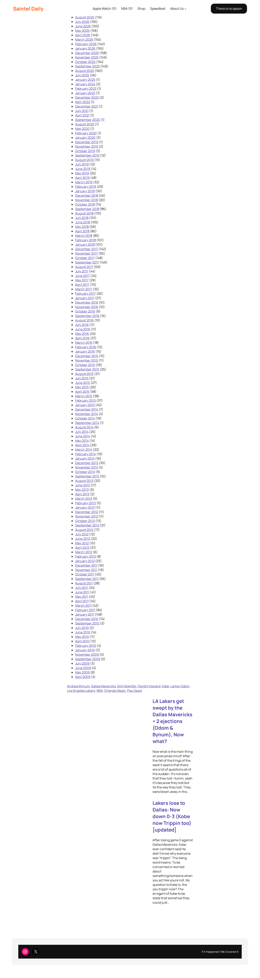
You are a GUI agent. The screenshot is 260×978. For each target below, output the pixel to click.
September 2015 (87, 369)
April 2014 (82, 445)
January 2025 (85, 79)
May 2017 (82, 280)
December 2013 (86, 463)
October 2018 (85, 204)
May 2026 (82, 30)
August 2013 (84, 480)
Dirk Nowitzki (126, 686)
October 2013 (85, 472)
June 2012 (82, 538)
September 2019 (87, 155)
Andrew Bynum (78, 686)
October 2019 (85, 151)
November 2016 (86, 307)
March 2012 (83, 552)
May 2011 (81, 596)
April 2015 (82, 391)
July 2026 (82, 21)
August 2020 (84, 124)
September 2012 (87, 525)
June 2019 (82, 169)
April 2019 (82, 177)
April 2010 (82, 641)
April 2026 (82, 35)
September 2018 (87, 209)
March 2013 (83, 498)
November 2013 (86, 467)
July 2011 (81, 587)
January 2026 (85, 48)
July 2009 (82, 663)
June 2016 (82, 329)
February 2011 (85, 610)
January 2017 (84, 298)
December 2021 (86, 106)
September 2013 (87, 476)
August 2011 (84, 583)
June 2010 (82, 632)
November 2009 (87, 654)
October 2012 (85, 521)
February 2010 (85, 645)
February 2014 (85, 454)
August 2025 (84, 70)
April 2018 (82, 231)
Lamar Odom (179, 686)
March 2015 (83, 396)
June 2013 (82, 485)
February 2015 (85, 400)
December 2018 (86, 195)
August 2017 (84, 267)
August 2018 (84, 213)
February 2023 (85, 88)
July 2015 (82, 378)
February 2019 (85, 186)
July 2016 (82, 324)
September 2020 (87, 119)
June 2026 (83, 26)
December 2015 (86, 356)
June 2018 (82, 222)
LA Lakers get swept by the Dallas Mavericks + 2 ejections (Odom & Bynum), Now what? (172, 721)
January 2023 (85, 93)
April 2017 (82, 284)
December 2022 (87, 97)
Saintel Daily (28, 8)
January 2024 (85, 84)
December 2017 (86, 249)
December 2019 (86, 142)
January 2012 (85, 561)
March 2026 (84, 39)
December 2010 (86, 619)
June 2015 (82, 382)
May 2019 (82, 173)
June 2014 (82, 436)
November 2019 (86, 146)
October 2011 (84, 574)
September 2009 (87, 659)
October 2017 (85, 258)
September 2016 (87, 316)
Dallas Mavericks (103, 686)
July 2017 (81, 271)
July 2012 (82, 534)
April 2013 (82, 494)
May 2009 (82, 672)
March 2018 (83, 235)
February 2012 (85, 556)
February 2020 (86, 133)
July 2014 (82, 431)
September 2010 (87, 623)
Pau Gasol (134, 690)
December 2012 (86, 512)
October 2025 (85, 62)
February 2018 (85, 240)
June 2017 (82, 275)
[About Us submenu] (185, 9)
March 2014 (83, 449)
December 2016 (86, 302)
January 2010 (85, 650)
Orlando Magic (115, 690)
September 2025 (87, 66)
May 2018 (82, 226)
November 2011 (86, 570)
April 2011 (82, 601)
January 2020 (85, 137)
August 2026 (84, 17)
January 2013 (85, 507)
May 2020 (82, 128)
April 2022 (82, 102)
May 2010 (82, 636)
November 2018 (86, 200)
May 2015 (82, 387)
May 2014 (82, 440)
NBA (99, 690)
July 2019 (82, 164)
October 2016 (85, 311)
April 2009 (82, 677)
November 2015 (86, 360)
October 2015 (85, 365)
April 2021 (82, 115)
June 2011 (82, 592)
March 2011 (83, 605)
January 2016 (85, 351)
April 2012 (82, 547)
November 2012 (86, 516)
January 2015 (85, 405)
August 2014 (84, 427)
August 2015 (84, 374)
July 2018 (82, 218)
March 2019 (83, 182)
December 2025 (87, 53)
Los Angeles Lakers (81, 690)
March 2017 (83, 289)
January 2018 (85, 244)
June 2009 (83, 668)
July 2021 (82, 111)
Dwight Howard (149, 686)
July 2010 (82, 628)
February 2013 (85, 503)
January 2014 (85, 458)
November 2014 (86, 414)
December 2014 (86, 409)
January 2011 (84, 614)
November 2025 (87, 57)
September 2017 (87, 262)
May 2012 (82, 543)
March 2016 (83, 342)
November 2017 (86, 253)
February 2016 (85, 347)
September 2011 (87, 579)
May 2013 (82, 489)
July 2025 (82, 75)
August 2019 (84, 160)
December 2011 (86, 565)
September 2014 (87, 423)
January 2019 (85, 191)
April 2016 (82, 338)
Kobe (165, 686)
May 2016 (82, 333)
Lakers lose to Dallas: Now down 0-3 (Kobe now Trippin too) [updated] (172, 816)
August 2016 (84, 320)
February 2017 (85, 293)
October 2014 (85, 418)
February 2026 (86, 44)
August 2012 (84, 529)
